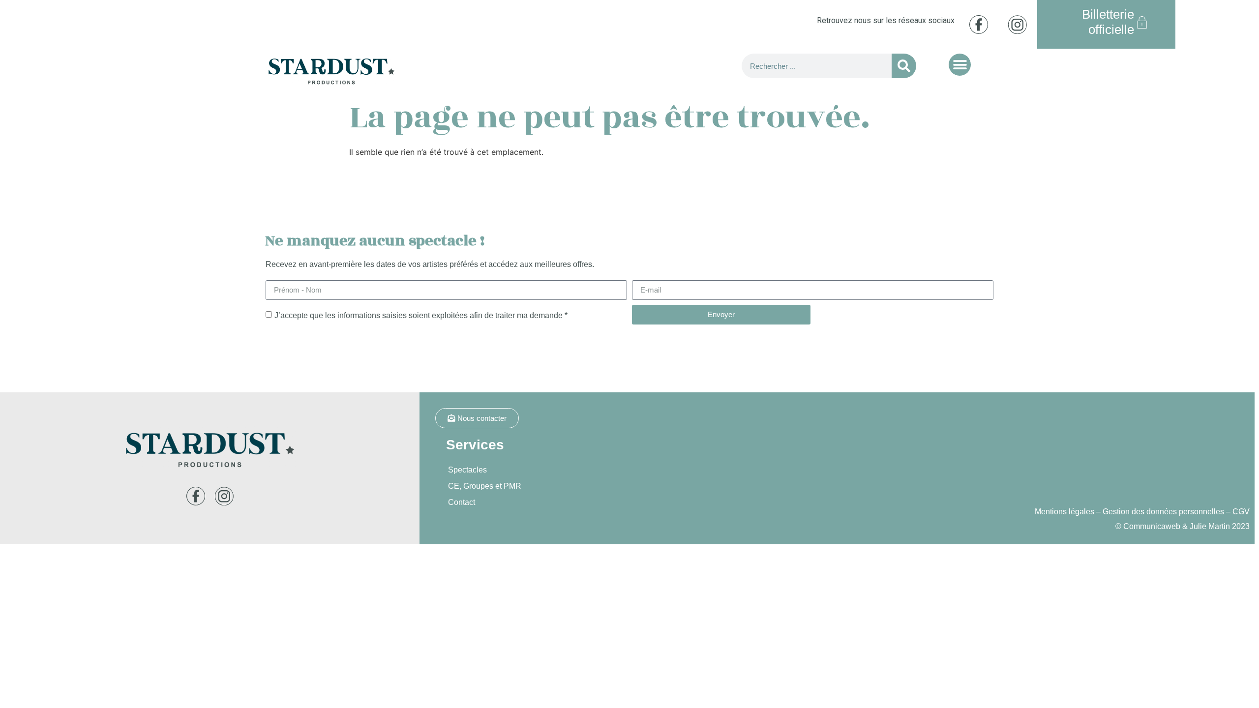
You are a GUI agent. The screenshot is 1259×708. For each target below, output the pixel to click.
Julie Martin (1210, 526)
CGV (1241, 511)
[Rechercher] (904, 66)
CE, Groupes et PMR (484, 486)
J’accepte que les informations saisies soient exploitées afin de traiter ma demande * (421, 315)
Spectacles (467, 470)
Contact (461, 502)
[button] (960, 65)
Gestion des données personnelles (1163, 511)
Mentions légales (1064, 511)
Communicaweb (1151, 526)
